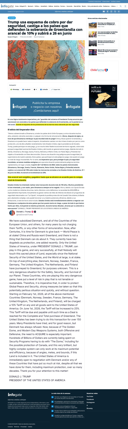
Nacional (30, 6)
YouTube (90, 396)
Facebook (90, 399)
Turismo (62, 6)
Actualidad (44, 6)
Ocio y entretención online (95, 6)
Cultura (113, 6)
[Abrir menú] (125, 6)
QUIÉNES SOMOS (115, 1)
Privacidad (24, 427)
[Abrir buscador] (121, 6)
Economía (69, 6)
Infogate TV (22, 6)
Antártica (56, 6)
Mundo (84, 6)
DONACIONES (106, 1)
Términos (16, 427)
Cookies (30, 427)
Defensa (51, 6)
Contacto (10, 427)
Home (17, 6)
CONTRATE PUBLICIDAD (94, 1)
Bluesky (90, 408)
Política (37, 6)
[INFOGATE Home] (7, 6)
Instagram (91, 402)
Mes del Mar (77, 6)
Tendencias (106, 6)
